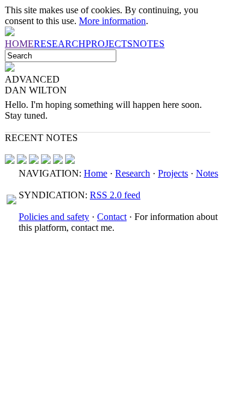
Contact (112, 217)
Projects (173, 173)
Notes (207, 173)
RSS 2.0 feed (115, 195)
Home (95, 173)
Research (132, 173)
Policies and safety (54, 217)
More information (112, 21)
